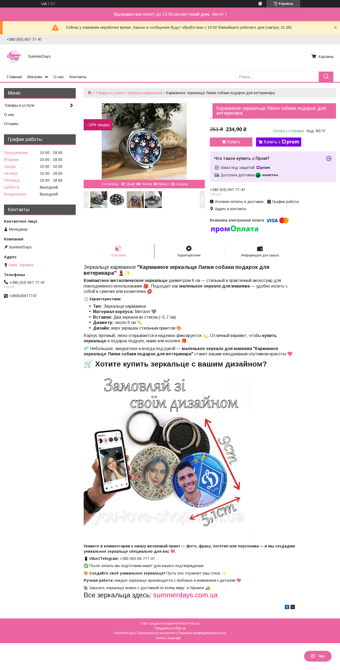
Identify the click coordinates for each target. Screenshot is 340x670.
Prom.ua (193, 623)
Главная (14, 76)
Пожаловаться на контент (156, 633)
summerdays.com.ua (185, 595)
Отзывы (11, 123)
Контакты (77, 76)
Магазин (34, 76)
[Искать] (326, 77)
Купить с (272, 142)
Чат (321, 656)
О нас (58, 76)
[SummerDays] (14, 56)
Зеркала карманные (145, 93)
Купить (234, 142)
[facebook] (287, 608)
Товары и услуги (109, 93)
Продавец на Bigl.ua (170, 628)
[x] (293, 608)
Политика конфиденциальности (202, 633)
